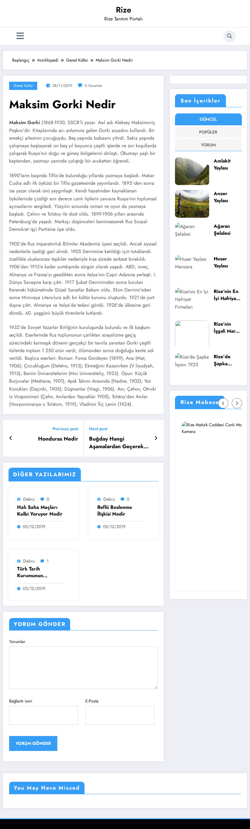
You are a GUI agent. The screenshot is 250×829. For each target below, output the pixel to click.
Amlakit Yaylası (222, 164)
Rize (123, 10)
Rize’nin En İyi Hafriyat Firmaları (226, 295)
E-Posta (91, 701)
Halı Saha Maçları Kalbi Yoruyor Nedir (39, 510)
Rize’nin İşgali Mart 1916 (225, 327)
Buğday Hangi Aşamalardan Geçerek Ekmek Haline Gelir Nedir (116, 442)
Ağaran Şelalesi (222, 230)
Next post (98, 428)
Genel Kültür (23, 85)
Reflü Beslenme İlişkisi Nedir (114, 510)
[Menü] (20, 36)
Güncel (208, 119)
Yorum (208, 145)
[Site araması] (229, 36)
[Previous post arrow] (10, 438)
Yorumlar (17, 641)
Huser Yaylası (221, 262)
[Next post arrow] (156, 438)
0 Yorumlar (93, 85)
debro (29, 499)
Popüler (208, 132)
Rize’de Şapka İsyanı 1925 (227, 360)
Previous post (65, 428)
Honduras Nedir (58, 439)
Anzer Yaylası (221, 197)
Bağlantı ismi (20, 701)
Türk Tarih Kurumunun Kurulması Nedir (35, 572)
